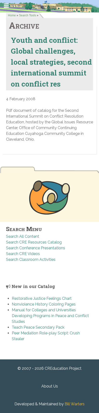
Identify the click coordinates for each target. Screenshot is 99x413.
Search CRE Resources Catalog (34, 242)
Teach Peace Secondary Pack (38, 327)
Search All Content (22, 236)
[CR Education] (49, 6)
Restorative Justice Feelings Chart (42, 298)
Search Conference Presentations (35, 248)
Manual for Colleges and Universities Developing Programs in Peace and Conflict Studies (50, 316)
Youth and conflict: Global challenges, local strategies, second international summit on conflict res (51, 61)
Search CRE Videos (23, 253)
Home (12, 15)
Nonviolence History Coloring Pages (44, 304)
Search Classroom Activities (31, 259)
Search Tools (27, 15)
